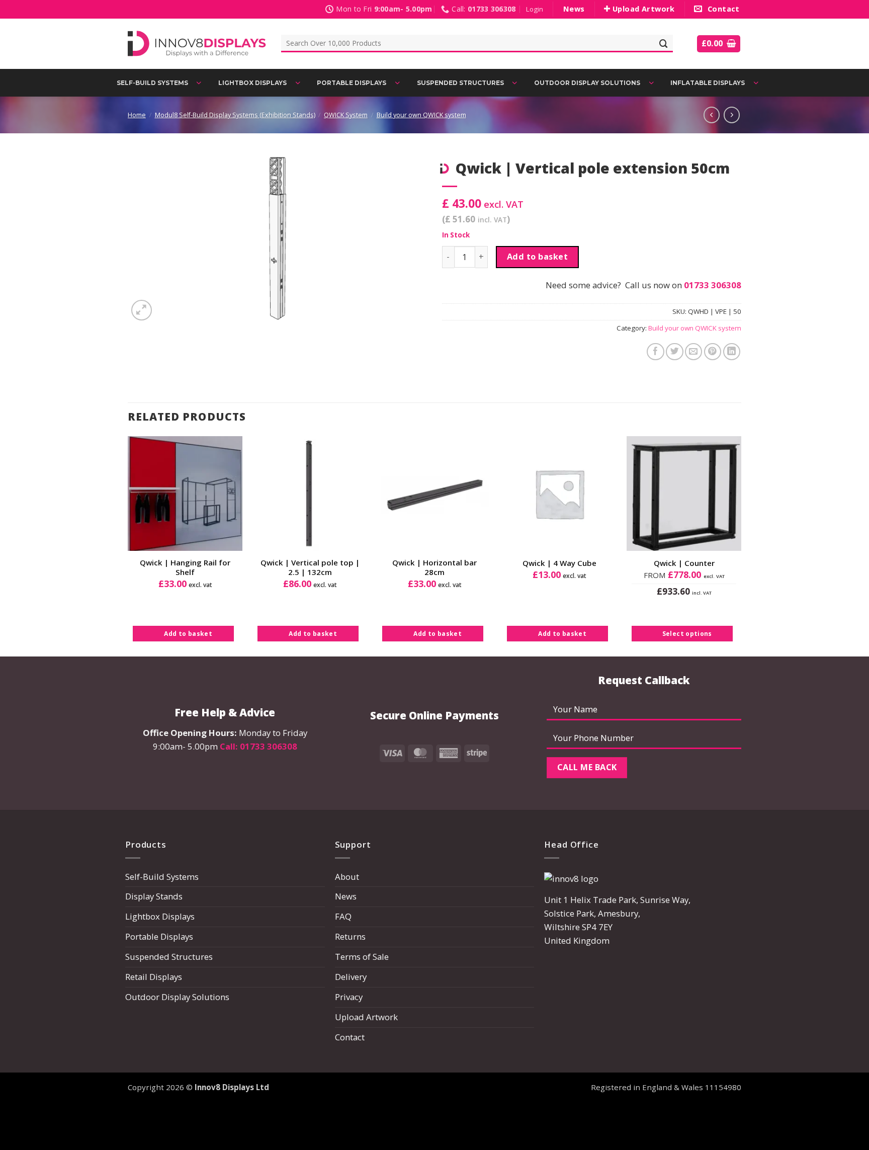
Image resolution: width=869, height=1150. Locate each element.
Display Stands (154, 896)
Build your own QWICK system (421, 115)
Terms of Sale (362, 956)
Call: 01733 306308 (258, 746)
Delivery (351, 976)
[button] (534, 9)
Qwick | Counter (684, 563)
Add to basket (537, 256)
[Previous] (128, 545)
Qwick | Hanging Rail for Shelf (185, 568)
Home (137, 115)
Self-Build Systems (162, 876)
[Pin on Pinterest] (713, 352)
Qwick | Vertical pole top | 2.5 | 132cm (310, 568)
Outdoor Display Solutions (177, 997)
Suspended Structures (169, 956)
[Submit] (663, 43)
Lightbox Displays (160, 916)
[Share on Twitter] (674, 352)
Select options (687, 633)
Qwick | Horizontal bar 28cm (434, 568)
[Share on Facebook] (655, 352)
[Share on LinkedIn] (732, 352)
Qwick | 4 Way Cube (559, 563)
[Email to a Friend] (694, 352)
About (347, 876)
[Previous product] (732, 115)
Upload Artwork (366, 1017)
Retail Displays (153, 976)
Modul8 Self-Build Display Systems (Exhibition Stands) (235, 115)
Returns (350, 936)
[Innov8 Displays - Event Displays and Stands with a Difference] (197, 43)
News (346, 896)
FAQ (343, 916)
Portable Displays (159, 936)
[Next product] (712, 115)
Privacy (349, 997)
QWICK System (346, 115)
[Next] (740, 545)
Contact (350, 1037)
